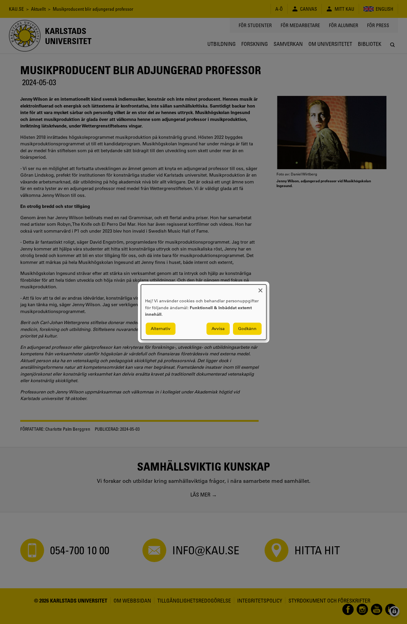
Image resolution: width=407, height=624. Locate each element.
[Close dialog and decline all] (260, 288)
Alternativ (160, 328)
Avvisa (218, 328)
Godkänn (247, 328)
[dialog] (203, 312)
